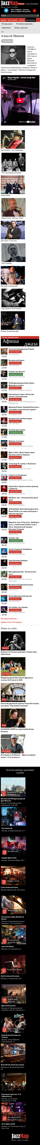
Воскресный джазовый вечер (21, 585)
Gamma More (13, 590)
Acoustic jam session (17, 430)
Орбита (11, 460)
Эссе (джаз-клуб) (15, 414)
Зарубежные (6, 28)
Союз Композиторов (9, 887)
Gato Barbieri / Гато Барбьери (12, 150)
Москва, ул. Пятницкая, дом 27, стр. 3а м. (13, 1127)
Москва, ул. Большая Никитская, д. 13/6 (9, 1100)
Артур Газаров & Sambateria (20, 549)
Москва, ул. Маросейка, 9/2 (11, 978)
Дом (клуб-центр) (8, 1006)
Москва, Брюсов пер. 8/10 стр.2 (13, 890)
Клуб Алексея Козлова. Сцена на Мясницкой (20, 580)
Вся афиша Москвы (9, 619)
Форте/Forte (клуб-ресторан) (12, 1065)
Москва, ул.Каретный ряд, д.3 (12, 831)
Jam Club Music (14, 354)
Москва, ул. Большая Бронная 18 (12, 1068)
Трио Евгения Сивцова (18, 560)
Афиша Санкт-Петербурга (11, 622)
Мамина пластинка (16, 441)
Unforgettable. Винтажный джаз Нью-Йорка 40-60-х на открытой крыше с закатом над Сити (24, 511)
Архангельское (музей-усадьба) (20, 390)
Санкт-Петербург (31, 4)
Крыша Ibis (12, 518)
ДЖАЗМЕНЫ (30, 20)
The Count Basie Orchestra (11, 173)
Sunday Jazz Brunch (17, 372)
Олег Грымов (6, 263)
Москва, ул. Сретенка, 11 (11, 949)
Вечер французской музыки (20, 596)
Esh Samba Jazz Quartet (18, 607)
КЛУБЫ (22, 20)
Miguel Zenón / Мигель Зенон (12, 218)
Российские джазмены (24, 24)
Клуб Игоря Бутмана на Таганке (20, 469)
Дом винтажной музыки (17, 494)
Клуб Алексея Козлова (17, 377)
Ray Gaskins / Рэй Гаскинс (11, 309)
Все (3, 32)
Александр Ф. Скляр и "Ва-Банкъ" (23, 464)
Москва (21, 4)
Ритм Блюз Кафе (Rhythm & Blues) (21, 446)
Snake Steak (5, 195)
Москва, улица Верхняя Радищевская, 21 (10, 1041)
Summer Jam (14, 538)
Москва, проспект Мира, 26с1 (12, 860)
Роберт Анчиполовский (9, 331)
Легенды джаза (7, 24)
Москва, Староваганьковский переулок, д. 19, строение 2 (13, 922)
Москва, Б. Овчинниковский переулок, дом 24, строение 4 (12, 1009)
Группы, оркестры (21, 28)
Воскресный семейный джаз (20, 418)
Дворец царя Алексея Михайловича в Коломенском (22, 402)
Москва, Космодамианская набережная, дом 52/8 (11, 804)
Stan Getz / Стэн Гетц (9, 241)
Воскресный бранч (16, 360)
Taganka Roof (13, 534)
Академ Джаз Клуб (8, 858)
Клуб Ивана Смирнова (17, 505)
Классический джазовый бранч (21, 349)
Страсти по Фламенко (18, 475)
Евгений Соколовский (9, 286)
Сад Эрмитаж (6, 828)
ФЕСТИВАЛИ (13, 20)
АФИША (3, 20)
